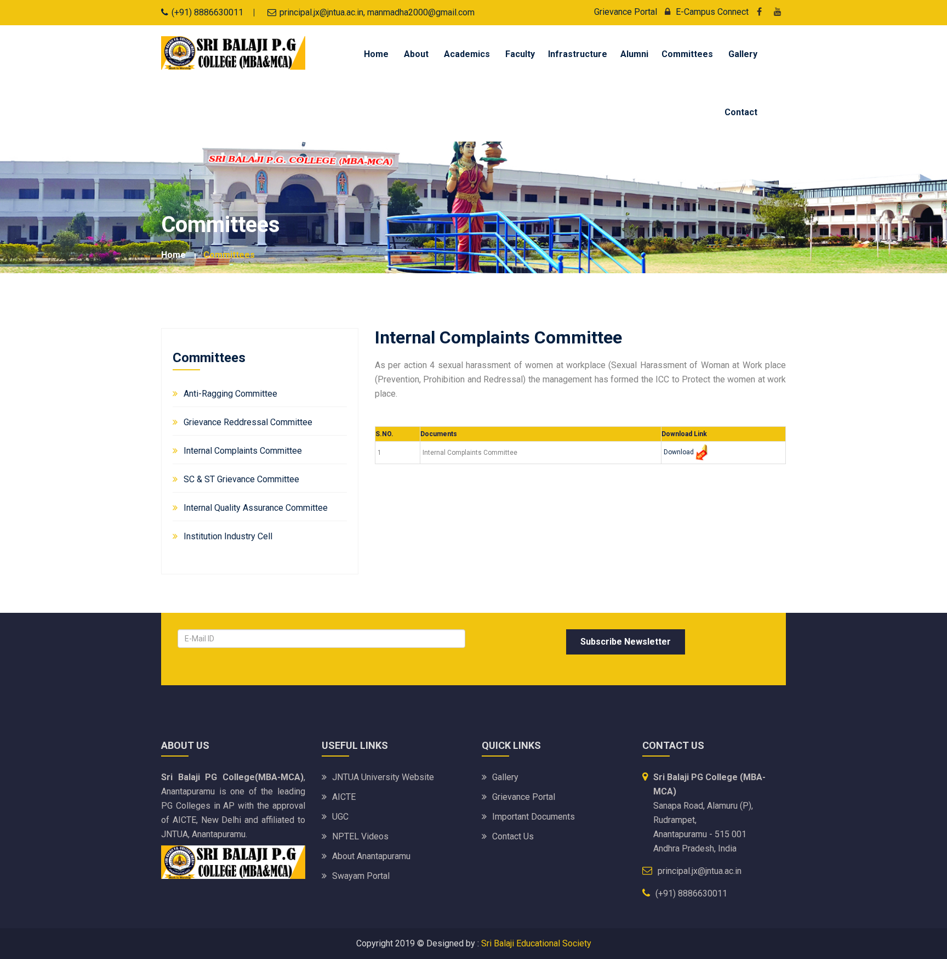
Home (376, 54)
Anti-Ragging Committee (230, 393)
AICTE (344, 797)
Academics (467, 54)
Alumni (634, 54)
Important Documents (533, 816)
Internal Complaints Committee (243, 450)
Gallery (742, 54)
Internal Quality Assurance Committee (256, 508)
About (416, 54)
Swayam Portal (361, 876)
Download (679, 452)
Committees (687, 54)
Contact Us (513, 836)
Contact (740, 112)
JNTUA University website (383, 777)
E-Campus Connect (712, 12)
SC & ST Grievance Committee (241, 479)
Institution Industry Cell (228, 536)
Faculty (520, 54)
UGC (340, 816)
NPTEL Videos (360, 836)
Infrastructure (577, 54)
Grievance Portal (625, 12)
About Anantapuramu (371, 856)
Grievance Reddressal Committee (248, 422)
